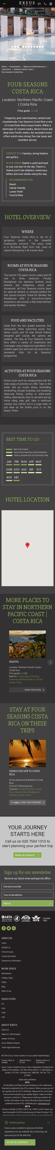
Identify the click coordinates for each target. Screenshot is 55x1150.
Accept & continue (17, 1142)
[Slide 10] (37, 47)
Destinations (15, 67)
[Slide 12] (43, 47)
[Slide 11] (40, 47)
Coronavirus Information (11, 961)
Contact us (6, 947)
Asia (3, 1008)
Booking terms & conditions (43, 1061)
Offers (4, 982)
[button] (27, 545)
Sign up (7, 903)
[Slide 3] (18, 47)
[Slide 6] (26, 47)
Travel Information (9, 956)
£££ (23, 673)
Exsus (27, 4)
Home (4, 67)
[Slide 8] (32, 47)
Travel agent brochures (11, 1047)
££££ (34, 111)
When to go (6, 991)
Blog (3, 987)
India (4, 1013)
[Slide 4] (21, 47)
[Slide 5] (23, 47)
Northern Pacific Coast (23, 69)
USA (3, 1017)
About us (5, 1030)
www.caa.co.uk (44, 1103)
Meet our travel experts (11, 1034)
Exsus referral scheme (11, 1043)
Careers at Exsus (8, 1039)
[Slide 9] (34, 47)
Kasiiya (14, 661)
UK (3, 1004)
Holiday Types (7, 978)
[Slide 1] (12, 47)
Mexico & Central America (34, 67)
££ (26, 673)
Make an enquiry (25, 855)
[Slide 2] (15, 47)
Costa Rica (6, 69)
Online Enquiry (7, 952)
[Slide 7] (29, 47)
